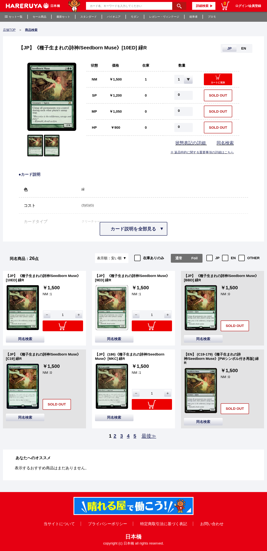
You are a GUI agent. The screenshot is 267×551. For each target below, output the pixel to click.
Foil (194, 258)
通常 (178, 258)
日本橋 (133, 537)
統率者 (193, 16)
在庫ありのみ (153, 258)
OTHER (253, 258)
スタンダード (88, 16)
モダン (135, 16)
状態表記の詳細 (191, 142)
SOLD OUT (218, 95)
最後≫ (149, 436)
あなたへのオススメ (33, 458)
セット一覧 (15, 16)
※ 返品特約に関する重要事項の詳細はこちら (202, 152)
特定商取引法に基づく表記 (163, 524)
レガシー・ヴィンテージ (164, 16)
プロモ (212, 16)
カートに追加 (218, 82)
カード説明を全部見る (133, 228)
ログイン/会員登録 (248, 5)
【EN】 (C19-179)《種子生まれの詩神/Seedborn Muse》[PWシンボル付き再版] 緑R (221, 358)
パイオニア (114, 16)
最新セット (63, 16)
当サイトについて (59, 524)
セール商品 (39, 16)
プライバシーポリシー (107, 524)
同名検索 (225, 142)
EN (233, 258)
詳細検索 (202, 5)
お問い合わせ (212, 524)
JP (217, 258)
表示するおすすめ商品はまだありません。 (52, 468)
